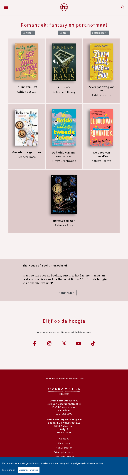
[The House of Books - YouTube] (78, 343)
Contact (64, 438)
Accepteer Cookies (28, 470)
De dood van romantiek (101, 154)
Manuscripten (64, 447)
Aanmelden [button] (66, 292)
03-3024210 (64, 432)
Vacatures (64, 443)
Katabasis (64, 87)
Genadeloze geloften (26, 152)
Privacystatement (64, 452)
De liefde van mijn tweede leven (64, 154)
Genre (63, 32)
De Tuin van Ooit (26, 87)
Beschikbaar (99, 32)
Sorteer (27, 32)
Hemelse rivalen (64, 220)
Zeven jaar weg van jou (101, 88)
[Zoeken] (123, 7)
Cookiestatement (64, 456)
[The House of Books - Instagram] (49, 343)
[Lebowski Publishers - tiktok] (93, 343)
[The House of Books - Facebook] (35, 343)
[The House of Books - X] (64, 343)
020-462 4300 (64, 413)
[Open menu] (6, 7)
